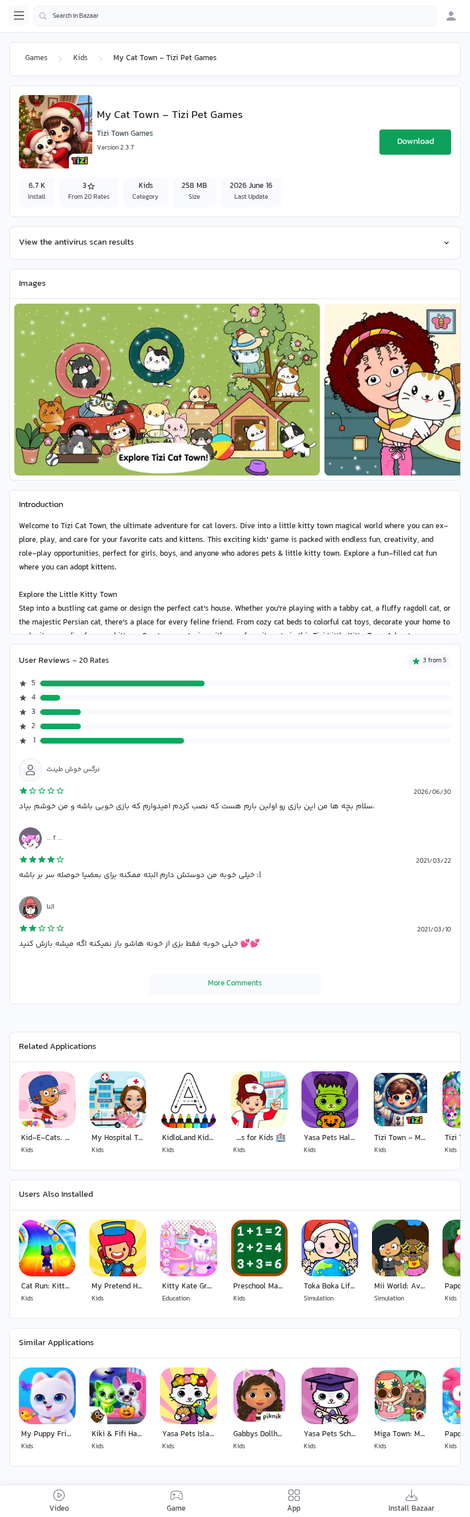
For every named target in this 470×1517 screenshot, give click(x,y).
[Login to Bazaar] (451, 16)
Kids (80, 58)
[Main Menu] (19, 15)
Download (415, 142)
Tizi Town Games (125, 134)
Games (36, 58)
